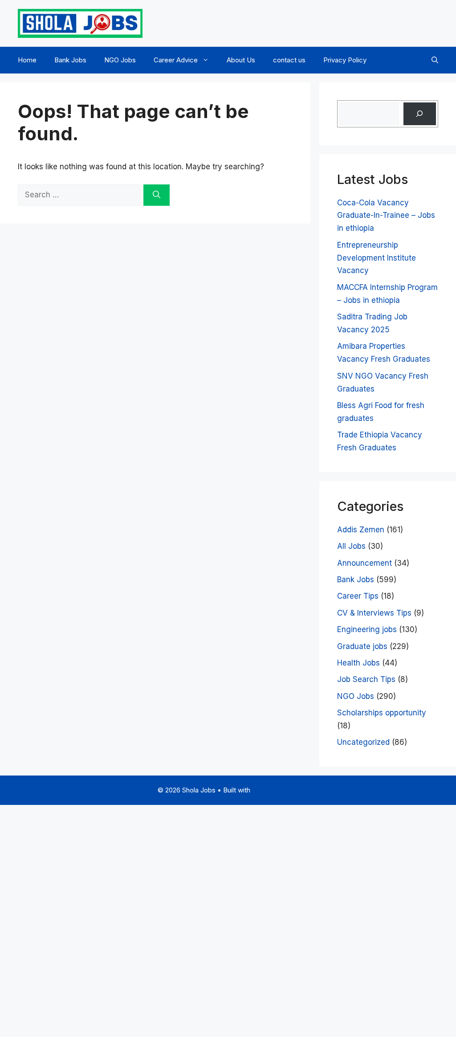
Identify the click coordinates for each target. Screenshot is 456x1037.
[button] (435, 60)
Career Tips (358, 596)
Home (27, 60)
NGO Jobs (120, 60)
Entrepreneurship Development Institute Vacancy (376, 258)
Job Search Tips (366, 679)
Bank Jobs (70, 60)
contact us (289, 60)
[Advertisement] (228, 919)
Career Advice (176, 60)
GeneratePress (275, 790)
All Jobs (351, 546)
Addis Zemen (360, 529)
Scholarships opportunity (381, 712)
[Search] (156, 195)
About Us (241, 60)
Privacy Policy (344, 60)
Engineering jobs (367, 629)
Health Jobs (358, 662)
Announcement (364, 563)
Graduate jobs (362, 646)
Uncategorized (363, 742)
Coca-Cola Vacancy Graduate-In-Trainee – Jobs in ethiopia (386, 215)
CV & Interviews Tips (374, 612)
